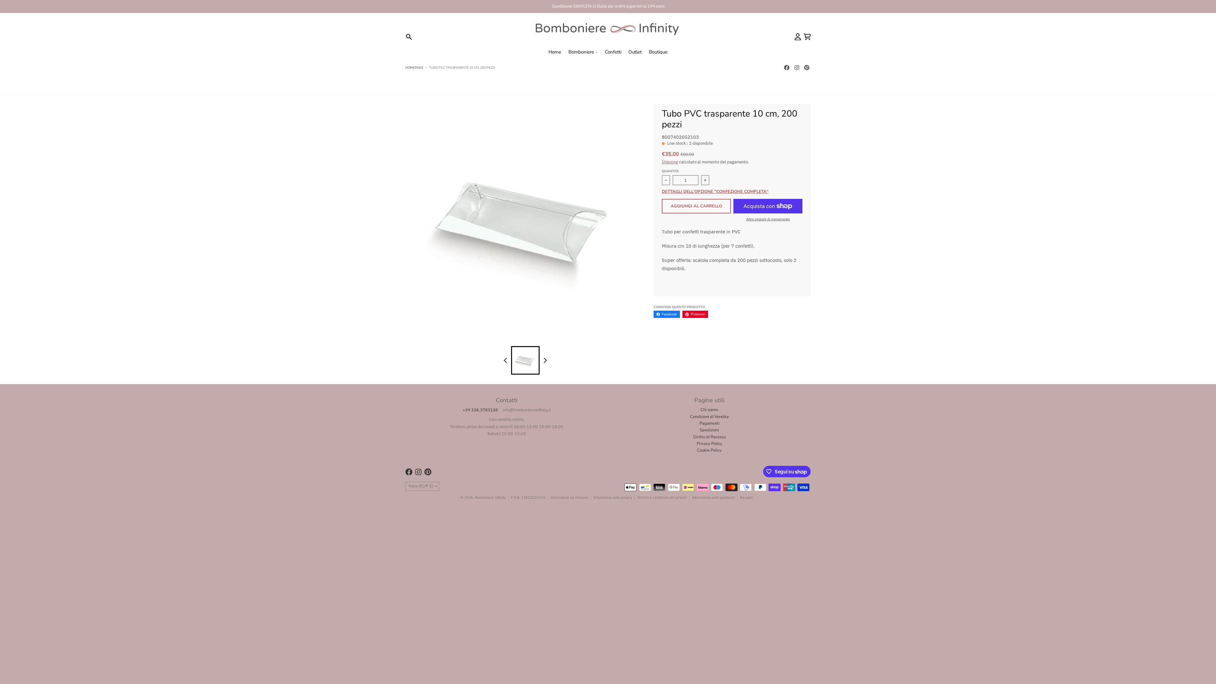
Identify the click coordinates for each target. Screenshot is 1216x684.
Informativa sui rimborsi (569, 497)
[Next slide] (545, 360)
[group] (525, 360)
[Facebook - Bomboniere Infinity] (786, 68)
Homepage (414, 68)
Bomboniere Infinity (490, 497)
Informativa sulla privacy (612, 497)
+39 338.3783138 (480, 410)
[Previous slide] (506, 360)
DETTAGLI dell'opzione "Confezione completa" (715, 191)
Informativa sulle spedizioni (713, 497)
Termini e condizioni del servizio (662, 497)
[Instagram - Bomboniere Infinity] (797, 68)
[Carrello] (807, 37)
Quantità (670, 171)
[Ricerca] (409, 37)
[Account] (797, 37)
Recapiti (746, 497)
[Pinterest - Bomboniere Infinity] (807, 68)
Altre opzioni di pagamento (768, 219)
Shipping (670, 162)
